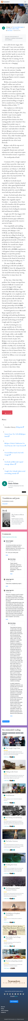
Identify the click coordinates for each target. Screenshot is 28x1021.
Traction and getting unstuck (14, 961)
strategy (4, 734)
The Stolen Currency (12, 841)
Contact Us (3, 1012)
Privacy (2, 1008)
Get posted (4, 503)
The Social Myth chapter (18, 27)
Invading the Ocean (11, 865)
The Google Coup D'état (13, 748)
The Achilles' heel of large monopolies (13, 938)
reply (7, 555)
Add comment (6, 721)
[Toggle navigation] (25, 2)
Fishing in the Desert (12, 772)
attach (9, 413)
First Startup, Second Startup (14, 817)
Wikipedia (19, 427)
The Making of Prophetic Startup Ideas (13, 914)
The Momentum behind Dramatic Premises (13, 889)
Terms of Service (4, 1010)
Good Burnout (10, 795)
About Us (3, 1006)
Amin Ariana (9, 30)
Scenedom (6, 2)
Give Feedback (14, 1001)
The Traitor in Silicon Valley (12, 28)
